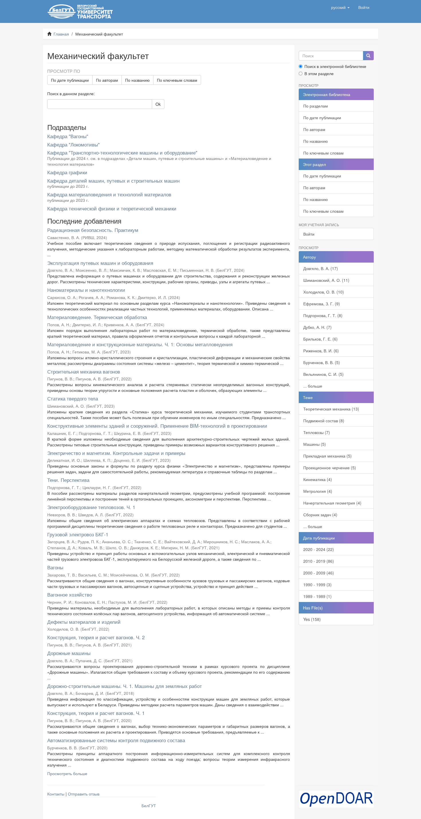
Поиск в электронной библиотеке (335, 66)
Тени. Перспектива (68, 479)
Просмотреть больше (67, 773)
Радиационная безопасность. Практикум (92, 229)
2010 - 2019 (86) (318, 561)
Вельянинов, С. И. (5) (323, 374)
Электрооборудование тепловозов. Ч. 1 (91, 507)
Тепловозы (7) (316, 432)
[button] (340, 7)
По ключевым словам (177, 80)
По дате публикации (70, 80)
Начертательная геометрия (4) (332, 503)
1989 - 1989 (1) (317, 596)
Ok (158, 104)
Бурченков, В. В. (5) (321, 362)
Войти (308, 234)
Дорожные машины (69, 652)
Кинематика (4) (317, 479)
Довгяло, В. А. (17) (320, 268)
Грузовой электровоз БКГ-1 (77, 534)
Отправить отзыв (83, 794)
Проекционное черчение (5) (329, 467)
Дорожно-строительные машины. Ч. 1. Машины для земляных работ (124, 685)
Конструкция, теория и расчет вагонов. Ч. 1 (96, 712)
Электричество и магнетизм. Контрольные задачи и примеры (116, 452)
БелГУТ (148, 805)
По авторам (107, 80)
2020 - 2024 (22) (318, 549)
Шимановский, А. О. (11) (326, 280)
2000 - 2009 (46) (318, 573)
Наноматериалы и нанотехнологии (86, 289)
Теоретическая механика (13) (331, 409)
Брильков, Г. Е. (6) (320, 339)
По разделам (315, 106)
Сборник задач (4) (320, 514)
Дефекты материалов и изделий (84, 621)
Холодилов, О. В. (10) (323, 292)
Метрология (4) (317, 491)
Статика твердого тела (72, 398)
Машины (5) (314, 444)
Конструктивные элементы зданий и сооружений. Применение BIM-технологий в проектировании (157, 425)
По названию (137, 80)
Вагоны (55, 567)
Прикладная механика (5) (327, 456)
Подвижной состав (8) (323, 420)
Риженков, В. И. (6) (321, 350)
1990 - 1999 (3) (317, 584)
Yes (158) (312, 619)
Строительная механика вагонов (83, 371)
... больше (312, 386)
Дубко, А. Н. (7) (317, 327)
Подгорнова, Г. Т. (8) (323, 315)
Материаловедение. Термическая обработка (97, 316)
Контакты (55, 794)
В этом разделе (319, 73)
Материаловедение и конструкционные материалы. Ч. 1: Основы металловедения (140, 344)
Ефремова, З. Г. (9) (321, 303)
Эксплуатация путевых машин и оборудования (100, 262)
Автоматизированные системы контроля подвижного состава (116, 740)
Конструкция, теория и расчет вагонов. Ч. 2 (96, 637)
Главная (61, 34)
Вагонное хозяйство (69, 594)
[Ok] (368, 55)
